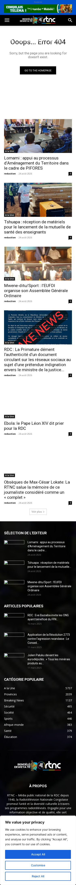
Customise (38, 865)
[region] (38, 850)
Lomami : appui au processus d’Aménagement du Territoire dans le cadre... (46, 546)
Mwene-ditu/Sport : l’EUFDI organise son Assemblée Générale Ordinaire (36, 290)
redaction (10, 173)
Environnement (31, 40)
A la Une (9, 151)
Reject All (38, 876)
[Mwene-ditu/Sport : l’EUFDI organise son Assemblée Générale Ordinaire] (38, 264)
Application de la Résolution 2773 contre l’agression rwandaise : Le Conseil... (49, 638)
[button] (6, 20)
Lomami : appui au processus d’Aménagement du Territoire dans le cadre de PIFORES (36, 163)
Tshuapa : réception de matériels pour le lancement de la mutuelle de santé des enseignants (37, 226)
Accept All (38, 854)
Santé (8, 40)
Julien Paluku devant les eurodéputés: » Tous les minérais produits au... (49, 659)
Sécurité (10, 50)
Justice (54, 40)
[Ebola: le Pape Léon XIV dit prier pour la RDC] (38, 401)
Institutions (32, 50)
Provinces (11, 60)
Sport (46, 30)
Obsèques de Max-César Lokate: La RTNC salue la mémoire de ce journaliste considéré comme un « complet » (37, 490)
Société (30, 30)
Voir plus (37, 511)
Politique (10, 30)
